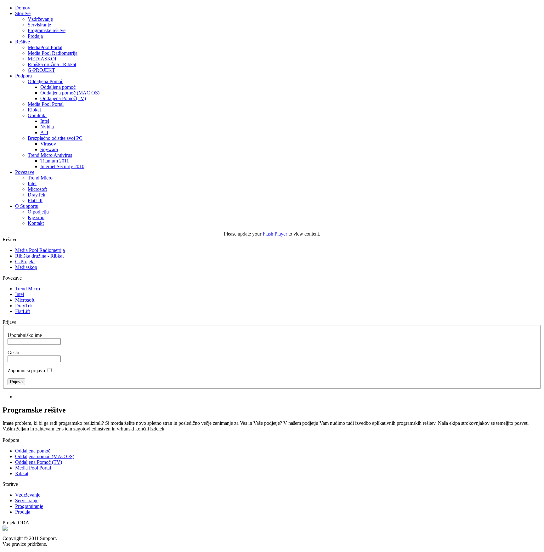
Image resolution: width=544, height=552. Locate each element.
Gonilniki (37, 115)
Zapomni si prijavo (26, 370)
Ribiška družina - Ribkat (52, 64)
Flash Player (275, 233)
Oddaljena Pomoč (45, 81)
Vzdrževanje (40, 19)
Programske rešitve (46, 30)
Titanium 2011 (54, 160)
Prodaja (35, 36)
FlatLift (35, 200)
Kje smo (36, 217)
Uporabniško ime (25, 335)
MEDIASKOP (43, 58)
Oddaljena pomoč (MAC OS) (69, 92)
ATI (44, 132)
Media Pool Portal (46, 104)
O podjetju (38, 211)
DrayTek (36, 194)
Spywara (49, 149)
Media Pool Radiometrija (52, 53)
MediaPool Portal (45, 47)
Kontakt (36, 223)
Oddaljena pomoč (58, 87)
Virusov (48, 143)
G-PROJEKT (41, 70)
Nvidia (47, 126)
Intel (44, 121)
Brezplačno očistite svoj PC (55, 138)
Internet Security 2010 (62, 166)
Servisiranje (39, 24)
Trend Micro (40, 177)
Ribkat (34, 109)
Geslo (13, 352)
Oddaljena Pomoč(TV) (63, 98)
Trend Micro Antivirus (50, 155)
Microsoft (37, 189)
